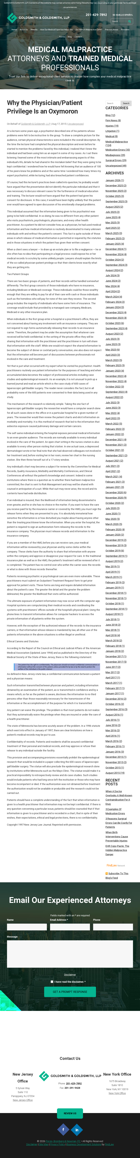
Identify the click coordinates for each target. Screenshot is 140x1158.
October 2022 (113, 386)
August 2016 (113, 714)
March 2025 (112, 233)
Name (10, 919)
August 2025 (113, 206)
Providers (125, 30)
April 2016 (111, 735)
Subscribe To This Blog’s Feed (117, 875)
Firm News (111, 120)
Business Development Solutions (84, 1144)
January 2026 (113, 180)
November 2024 (114, 254)
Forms (62, 37)
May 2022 (111, 413)
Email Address (59, 919)
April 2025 (111, 227)
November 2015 (114, 762)
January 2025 (113, 243)
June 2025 (111, 217)
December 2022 (114, 376)
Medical (110, 136)
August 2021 (113, 460)
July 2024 (111, 275)
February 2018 (113, 645)
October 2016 (113, 704)
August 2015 (113, 772)
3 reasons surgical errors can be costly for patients (119, 822)
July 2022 (111, 402)
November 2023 (114, 317)
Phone (96, 919)
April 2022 (111, 418)
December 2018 (114, 593)
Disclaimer (70, 974)
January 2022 (113, 434)
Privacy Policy (57, 1144)
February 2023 (113, 365)
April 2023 (111, 354)
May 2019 (111, 566)
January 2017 (113, 693)
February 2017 (113, 688)
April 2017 (111, 677)
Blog (70, 37)
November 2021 (114, 444)
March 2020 (112, 524)
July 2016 (111, 719)
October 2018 (113, 603)
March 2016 (112, 741)
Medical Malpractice (117, 141)
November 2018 (114, 598)
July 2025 (111, 212)
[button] (137, 1138)
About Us (24, 30)
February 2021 (113, 481)
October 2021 (113, 450)
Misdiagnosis (113, 155)
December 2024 (114, 249)
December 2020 (114, 492)
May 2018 (111, 630)
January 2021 (113, 487)
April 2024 (111, 291)
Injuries (110, 125)
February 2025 (113, 238)
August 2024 (113, 270)
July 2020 (111, 508)
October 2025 (113, 196)
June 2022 (111, 407)
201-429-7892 (96, 15)
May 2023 (111, 349)
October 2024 (113, 259)
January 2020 (113, 534)
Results (34, 30)
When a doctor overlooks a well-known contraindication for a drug (119, 797)
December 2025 (114, 185)
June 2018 (111, 624)
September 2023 (115, 328)
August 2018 (113, 614)
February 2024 (113, 302)
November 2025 (114, 190)
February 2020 (113, 529)
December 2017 (114, 656)
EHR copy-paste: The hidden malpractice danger (117, 850)
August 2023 (113, 333)
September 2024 (115, 264)
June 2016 (111, 725)
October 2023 (113, 323)
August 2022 (113, 397)
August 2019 (113, 561)
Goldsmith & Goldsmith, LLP (35, 123)
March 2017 (112, 682)
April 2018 (111, 635)
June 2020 (111, 513)
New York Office (117, 1093)
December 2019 (114, 540)
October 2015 (113, 767)
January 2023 (113, 370)
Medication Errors (115, 149)
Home (14, 30)
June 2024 (111, 280)
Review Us (70, 1113)
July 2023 (111, 339)
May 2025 (111, 222)
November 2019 (114, 545)
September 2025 (115, 201)
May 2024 (111, 286)
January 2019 (113, 587)
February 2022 (113, 429)
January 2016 (113, 751)
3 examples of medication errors (115, 811)
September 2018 (115, 608)
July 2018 (111, 619)
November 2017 (114, 661)
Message (12, 936)
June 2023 (111, 344)
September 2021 (115, 455)
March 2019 (112, 577)
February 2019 (113, 582)
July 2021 (111, 466)
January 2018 (113, 651)
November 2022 (114, 381)
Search (126, 103)
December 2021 (114, 439)
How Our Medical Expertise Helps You (56, 30)
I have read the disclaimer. (70, 981)
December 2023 (114, 312)
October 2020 (113, 503)
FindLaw (109, 1144)
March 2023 (112, 360)
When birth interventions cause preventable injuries (117, 836)
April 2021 (111, 471)
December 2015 (114, 757)
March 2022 (112, 423)
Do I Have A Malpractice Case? (89, 30)
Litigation (111, 131)
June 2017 (111, 667)
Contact (78, 37)
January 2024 (113, 307)
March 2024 (112, 296)
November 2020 (114, 497)
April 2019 (111, 571)
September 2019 (115, 556)
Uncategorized (76, 123)
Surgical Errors (114, 160)
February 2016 (113, 746)
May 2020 (111, 519)
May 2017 (111, 672)
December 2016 (114, 698)
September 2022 (115, 391)
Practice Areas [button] (111, 30)
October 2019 (113, 550)
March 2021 (112, 476)
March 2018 (112, 640)
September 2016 (115, 709)
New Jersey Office (23, 1100)
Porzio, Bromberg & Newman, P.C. (63, 1141)
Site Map (43, 1144)
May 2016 (111, 730)
